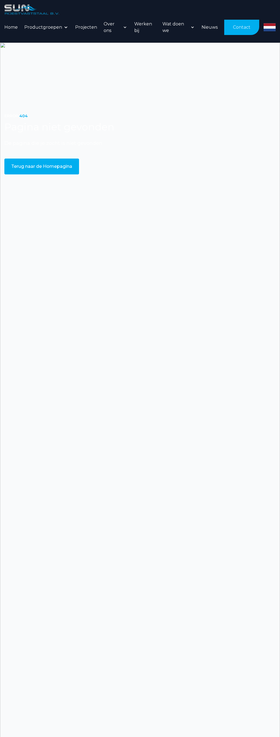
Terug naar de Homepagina (41, 166)
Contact (241, 27)
